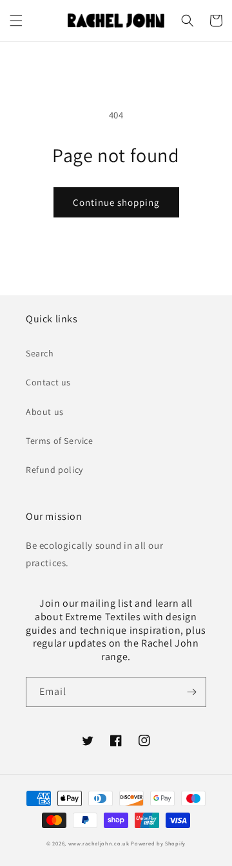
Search (40, 353)
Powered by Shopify (158, 843)
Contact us (48, 382)
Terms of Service (59, 441)
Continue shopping (116, 202)
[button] (16, 20)
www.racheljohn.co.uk (99, 843)
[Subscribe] (191, 692)
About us (45, 412)
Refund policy (54, 469)
